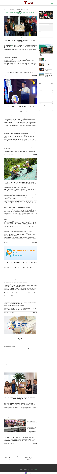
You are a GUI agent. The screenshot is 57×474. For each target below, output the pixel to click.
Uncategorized (46, 110)
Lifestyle (19, 6)
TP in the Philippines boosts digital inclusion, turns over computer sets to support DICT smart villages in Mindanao (20, 40)
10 (39, 27)
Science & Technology (43, 6)
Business (12, 6)
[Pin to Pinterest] (35, 75)
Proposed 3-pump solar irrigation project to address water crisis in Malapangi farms (49, 64)
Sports (26, 6)
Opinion (29, 6)
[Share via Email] (36, 75)
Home (7, 6)
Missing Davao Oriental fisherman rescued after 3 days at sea (48, 59)
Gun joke (40, 54)
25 (41, 30)
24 (39, 30)
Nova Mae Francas (21, 339)
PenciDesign (35, 469)
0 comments (12, 75)
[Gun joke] (46, 48)
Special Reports (33, 6)
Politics (23, 6)
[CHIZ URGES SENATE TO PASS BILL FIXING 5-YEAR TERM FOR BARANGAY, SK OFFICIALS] (41, 69)
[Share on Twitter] (34, 75)
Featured (46, 92)
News (9, 6)
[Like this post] (32, 75)
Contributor (21, 109)
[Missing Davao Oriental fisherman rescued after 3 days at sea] (41, 59)
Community (16, 6)
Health (38, 6)
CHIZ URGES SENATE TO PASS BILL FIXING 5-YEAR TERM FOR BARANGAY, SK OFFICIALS (49, 69)
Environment (49, 6)
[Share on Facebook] (33, 75)
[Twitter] (6, 2)
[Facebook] (4, 2)
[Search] (52, 3)
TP (11, 45)
